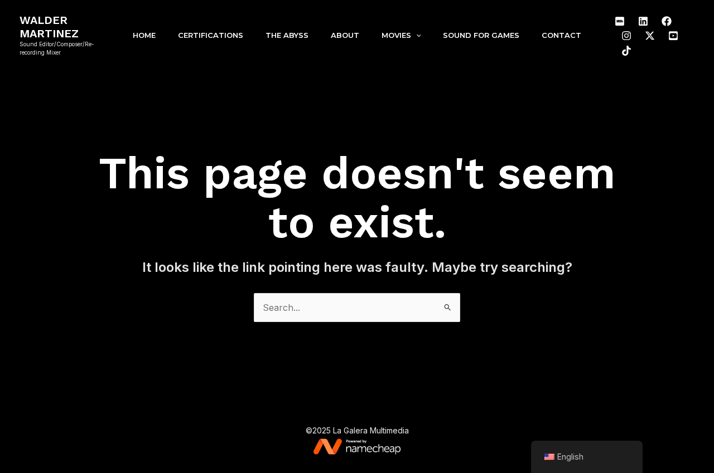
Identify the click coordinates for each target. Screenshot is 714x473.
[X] (650, 36)
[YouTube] (673, 36)
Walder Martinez (49, 26)
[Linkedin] (643, 21)
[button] (416, 35)
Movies (396, 35)
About (345, 35)
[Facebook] (667, 21)
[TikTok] (626, 51)
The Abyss (287, 35)
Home (144, 35)
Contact (561, 35)
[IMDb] (620, 21)
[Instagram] (626, 36)
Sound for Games (481, 35)
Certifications (210, 35)
